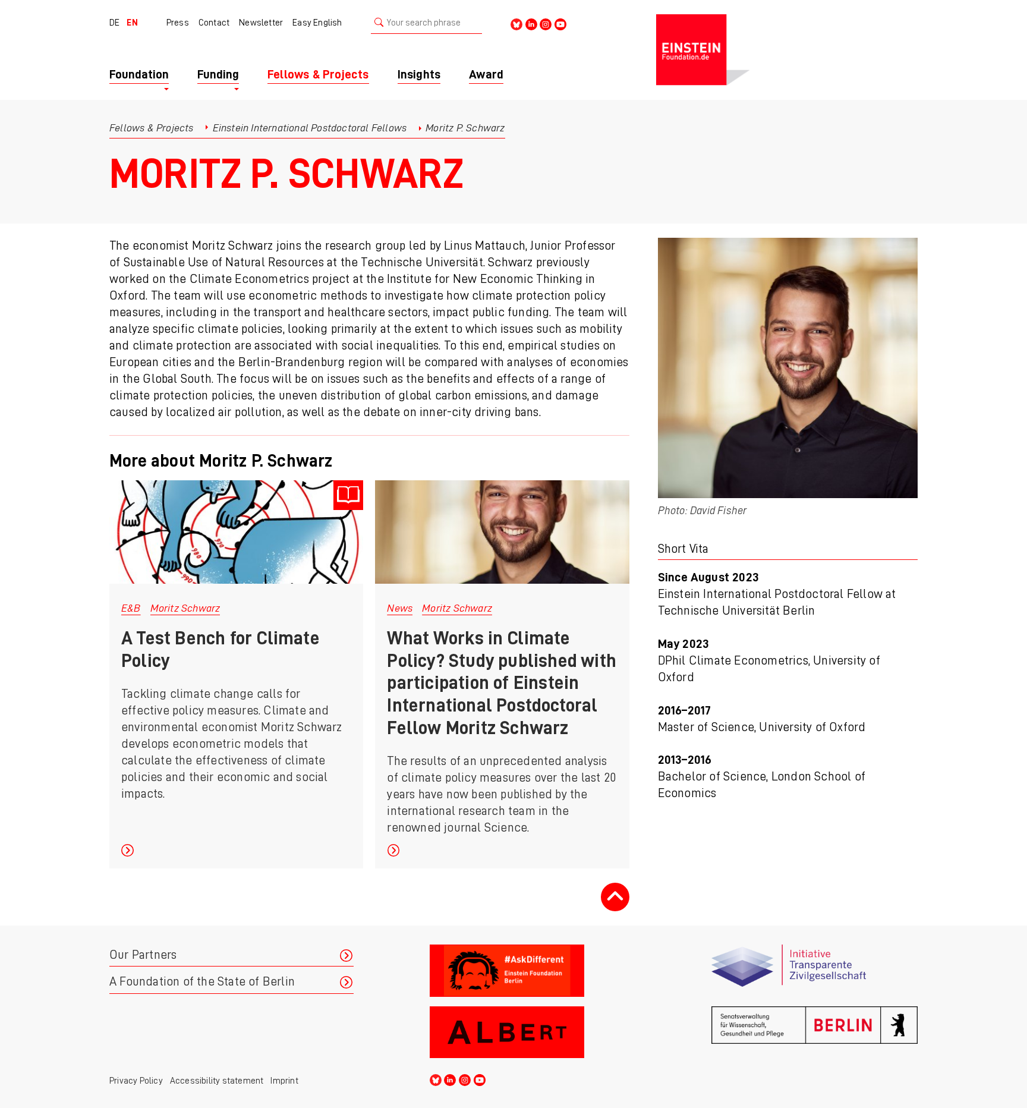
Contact (214, 22)
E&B (131, 608)
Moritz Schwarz (185, 608)
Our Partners (143, 955)
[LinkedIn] (531, 23)
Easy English (317, 22)
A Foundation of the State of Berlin (202, 981)
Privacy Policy (136, 1080)
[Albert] (533, 1032)
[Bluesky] (516, 23)
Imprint (284, 1080)
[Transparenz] (814, 970)
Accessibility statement (217, 1080)
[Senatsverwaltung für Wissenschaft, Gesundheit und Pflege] (814, 1032)
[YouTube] (560, 23)
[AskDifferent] (533, 970)
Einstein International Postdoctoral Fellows (310, 127)
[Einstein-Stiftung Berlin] (787, 50)
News (399, 608)
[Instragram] (546, 23)
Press (177, 22)
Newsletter (261, 22)
